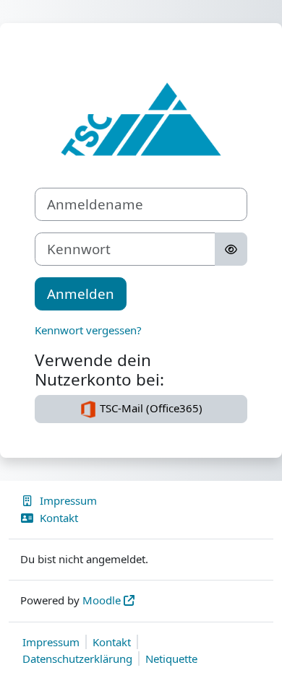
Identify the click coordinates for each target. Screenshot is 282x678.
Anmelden (80, 293)
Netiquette (171, 658)
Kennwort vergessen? (88, 330)
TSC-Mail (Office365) (149, 408)
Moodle (101, 600)
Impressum (68, 500)
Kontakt (59, 517)
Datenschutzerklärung (77, 658)
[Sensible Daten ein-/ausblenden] (231, 249)
